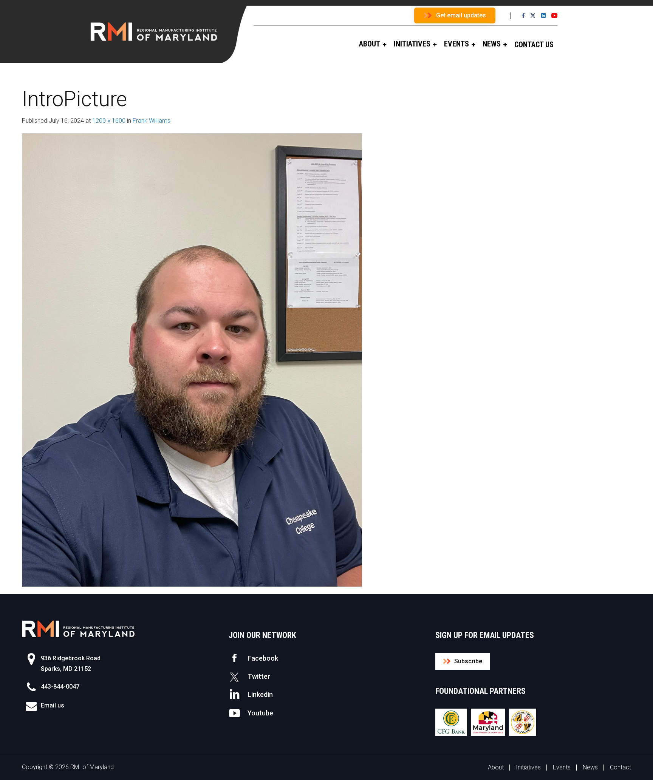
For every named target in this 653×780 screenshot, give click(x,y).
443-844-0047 (60, 686)
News (590, 767)
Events (562, 767)
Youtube (260, 713)
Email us (52, 705)
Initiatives (528, 767)
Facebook (263, 658)
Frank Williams (151, 120)
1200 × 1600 (108, 120)
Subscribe (468, 661)
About (496, 767)
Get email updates (461, 15)
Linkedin (260, 694)
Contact (620, 767)
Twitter (259, 676)
